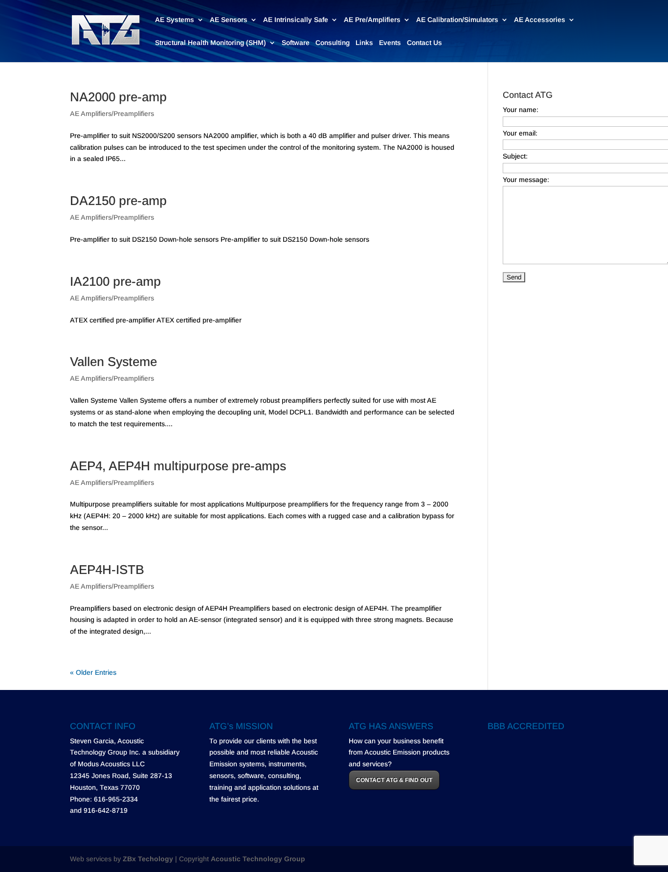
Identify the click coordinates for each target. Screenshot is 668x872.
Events (390, 42)
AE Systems (174, 19)
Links (364, 42)
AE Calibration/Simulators (457, 19)
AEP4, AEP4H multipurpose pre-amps (178, 466)
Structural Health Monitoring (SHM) (210, 42)
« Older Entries (93, 672)
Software (296, 42)
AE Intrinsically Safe (295, 19)
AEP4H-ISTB (107, 569)
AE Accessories (539, 19)
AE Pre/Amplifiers (372, 19)
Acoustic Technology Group (258, 859)
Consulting (332, 42)
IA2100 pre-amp (115, 281)
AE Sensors (228, 19)
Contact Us (424, 42)
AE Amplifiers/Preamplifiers (112, 113)
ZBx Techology (148, 859)
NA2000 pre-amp (118, 97)
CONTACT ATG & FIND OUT (394, 780)
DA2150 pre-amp (118, 200)
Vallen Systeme (113, 361)
